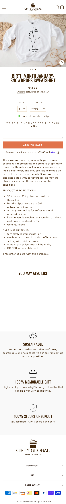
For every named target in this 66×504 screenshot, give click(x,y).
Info (32, 475)
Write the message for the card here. (33, 124)
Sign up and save (32, 485)
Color (38, 102)
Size (22, 102)
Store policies (32, 465)
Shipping (21, 91)
